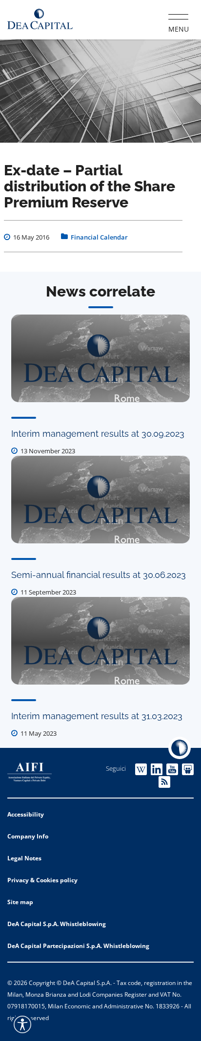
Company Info (27, 836)
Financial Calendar (99, 237)
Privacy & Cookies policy (42, 880)
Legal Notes (24, 858)
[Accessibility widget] (22, 1024)
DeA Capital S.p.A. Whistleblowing (56, 924)
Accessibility (25, 814)
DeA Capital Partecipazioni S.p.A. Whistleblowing (78, 946)
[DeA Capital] (40, 19)
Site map (20, 902)
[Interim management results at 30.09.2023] (100, 358)
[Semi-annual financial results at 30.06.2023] (100, 499)
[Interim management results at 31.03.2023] (100, 641)
